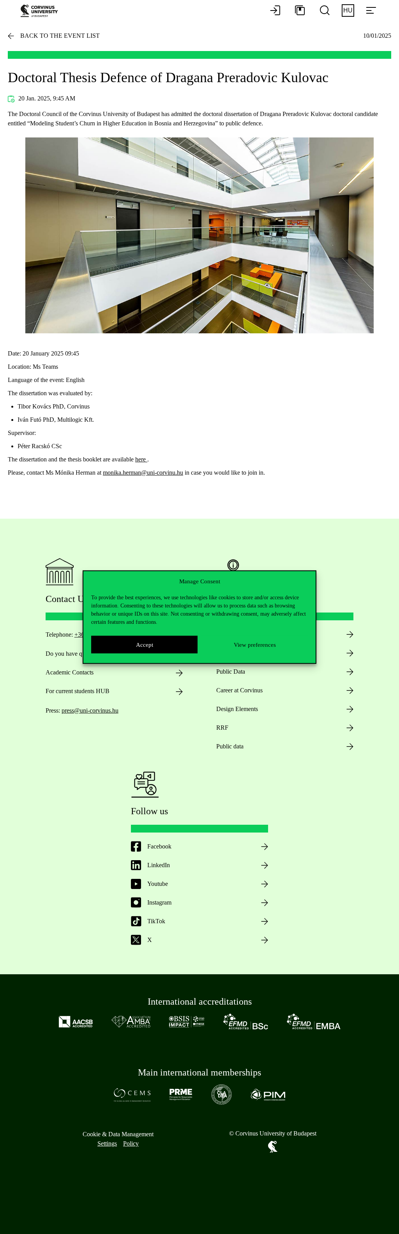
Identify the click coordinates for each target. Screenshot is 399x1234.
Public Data (230, 671)
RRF (222, 727)
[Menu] (371, 11)
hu (348, 10)
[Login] (275, 11)
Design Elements (237, 709)
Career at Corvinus (239, 690)
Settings (107, 1143)
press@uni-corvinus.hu (90, 710)
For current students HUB (77, 691)
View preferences (255, 644)
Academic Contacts (70, 672)
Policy (131, 1143)
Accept (144, 644)
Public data (230, 746)
